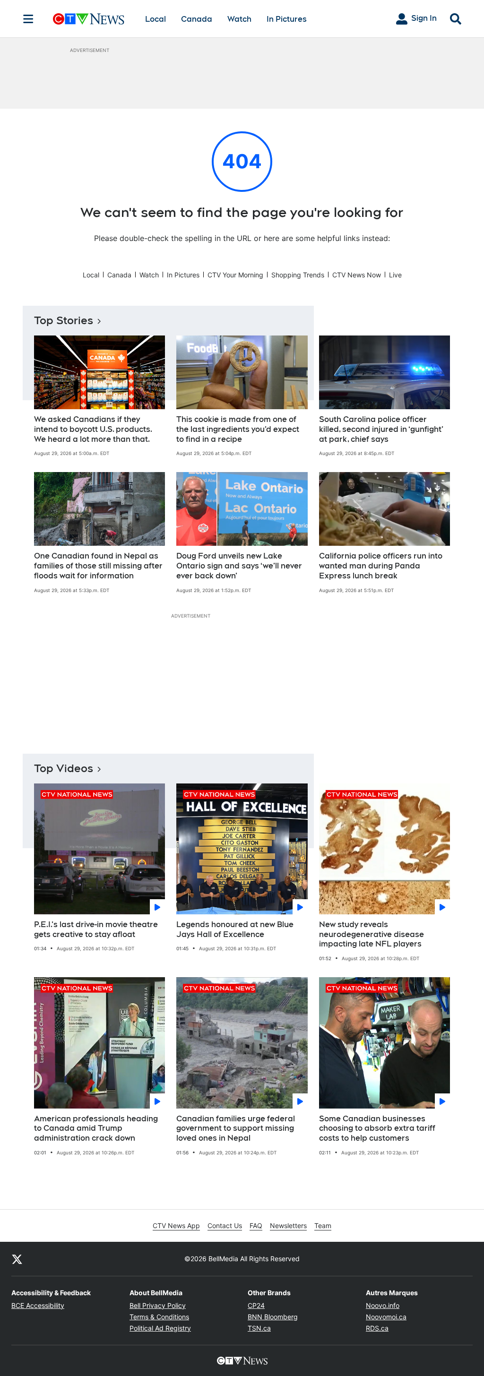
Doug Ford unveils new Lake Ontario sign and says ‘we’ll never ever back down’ (239, 565)
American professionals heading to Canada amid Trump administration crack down (96, 1128)
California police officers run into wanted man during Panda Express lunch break (380, 565)
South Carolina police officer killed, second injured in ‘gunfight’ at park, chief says (381, 429)
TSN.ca (259, 1328)
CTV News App (176, 1225)
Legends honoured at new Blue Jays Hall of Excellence (235, 929)
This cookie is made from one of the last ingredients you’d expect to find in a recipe (237, 429)
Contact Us (224, 1225)
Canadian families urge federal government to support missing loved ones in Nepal (235, 1128)
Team (322, 1225)
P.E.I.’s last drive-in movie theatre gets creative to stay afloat (96, 929)
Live (395, 275)
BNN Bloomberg (273, 1317)
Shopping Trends (297, 275)
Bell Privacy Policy (158, 1305)
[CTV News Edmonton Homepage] (88, 19)
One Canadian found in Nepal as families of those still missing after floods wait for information (98, 565)
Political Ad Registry (160, 1328)
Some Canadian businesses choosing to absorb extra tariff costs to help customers (377, 1128)
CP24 (256, 1305)
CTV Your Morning (235, 275)
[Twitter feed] (17, 1258)
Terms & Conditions (159, 1317)
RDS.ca (377, 1328)
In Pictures (287, 19)
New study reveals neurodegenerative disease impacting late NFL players (371, 934)
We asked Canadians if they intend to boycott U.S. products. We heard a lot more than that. (93, 429)
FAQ (256, 1225)
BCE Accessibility (37, 1305)
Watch (239, 19)
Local (155, 19)
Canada (196, 19)
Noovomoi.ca (386, 1317)
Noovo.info (382, 1305)
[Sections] (28, 18)
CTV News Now (356, 275)
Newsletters (288, 1225)
